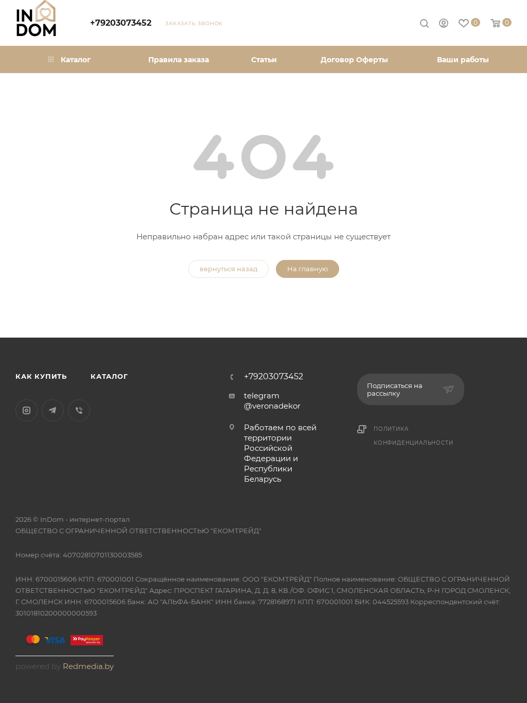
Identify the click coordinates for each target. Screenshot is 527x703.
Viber (79, 410)
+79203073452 (120, 23)
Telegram (53, 410)
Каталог (109, 376)
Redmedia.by (88, 666)
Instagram (26, 410)
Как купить (41, 376)
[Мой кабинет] (443, 24)
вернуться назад (228, 269)
